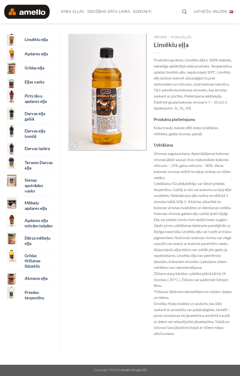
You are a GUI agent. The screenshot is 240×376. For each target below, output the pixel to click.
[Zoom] (73, 145)
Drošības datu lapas (108, 11)
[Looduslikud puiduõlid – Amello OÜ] (27, 12)
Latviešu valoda (210, 11)
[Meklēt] (184, 12)
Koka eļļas (72, 11)
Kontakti (142, 11)
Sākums (160, 37)
